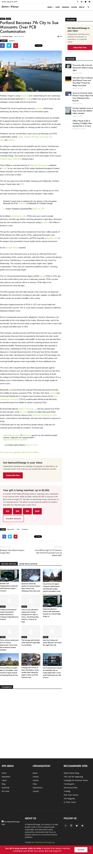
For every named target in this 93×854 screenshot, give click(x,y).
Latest (57, 7)
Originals (65, 7)
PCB (18, 529)
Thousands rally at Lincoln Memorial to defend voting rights (83, 67)
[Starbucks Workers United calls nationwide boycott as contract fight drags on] (52, 601)
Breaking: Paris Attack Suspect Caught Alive (12, 551)
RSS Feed (5, 791)
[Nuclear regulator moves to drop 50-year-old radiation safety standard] (68, 110)
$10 (7, 511)
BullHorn (12, 41)
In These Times (70, 802)
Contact (36, 791)
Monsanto (24, 96)
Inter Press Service (71, 795)
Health (3, 19)
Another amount (13, 519)
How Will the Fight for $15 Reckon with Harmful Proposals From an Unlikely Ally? (48, 552)
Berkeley (35, 137)
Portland (25, 529)
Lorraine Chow (7, 36)
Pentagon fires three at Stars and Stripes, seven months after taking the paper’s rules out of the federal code (30, 672)
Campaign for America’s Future (76, 780)
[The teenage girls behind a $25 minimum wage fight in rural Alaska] (30, 631)
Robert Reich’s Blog (71, 773)
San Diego (44, 137)
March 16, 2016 (38, 209)
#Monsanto (27, 435)
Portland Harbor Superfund (10, 159)
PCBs (27, 99)
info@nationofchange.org (44, 842)
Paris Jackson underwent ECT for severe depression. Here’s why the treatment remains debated (9, 645)
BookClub (5, 787)
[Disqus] (31, 722)
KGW (4, 168)
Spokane (27, 137)
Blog (3, 784)
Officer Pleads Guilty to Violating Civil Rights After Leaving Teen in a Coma (82, 123)
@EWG (25, 440)
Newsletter (6, 776)
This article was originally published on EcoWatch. (19, 452)
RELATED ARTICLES (8, 564)
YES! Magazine (69, 798)
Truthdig (67, 791)
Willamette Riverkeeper (38, 165)
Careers (36, 780)
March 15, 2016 (31, 445)
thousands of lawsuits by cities (44, 415)
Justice (8, 19)
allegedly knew (52, 238)
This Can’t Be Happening (73, 776)
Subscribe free (13, 475)
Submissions (38, 787)
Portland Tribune (12, 248)
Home (4, 773)
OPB (22, 184)
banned (42, 276)
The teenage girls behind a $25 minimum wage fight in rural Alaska (30, 642)
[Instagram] (81, 1)
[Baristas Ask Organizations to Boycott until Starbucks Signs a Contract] (9, 575)
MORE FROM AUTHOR (28, 564)
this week (23, 412)
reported (45, 222)
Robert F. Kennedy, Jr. (27, 409)
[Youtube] (89, 1)
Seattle (20, 137)
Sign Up (81, 7)
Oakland (11, 140)
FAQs (35, 784)
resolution (39, 108)
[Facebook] (77, 1)
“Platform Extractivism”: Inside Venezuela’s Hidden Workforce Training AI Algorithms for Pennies (9, 614)
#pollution (22, 203)
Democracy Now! (70, 787)
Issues (49, 7)
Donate (74, 7)
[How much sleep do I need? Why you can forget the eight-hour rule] (52, 631)
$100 (37, 511)
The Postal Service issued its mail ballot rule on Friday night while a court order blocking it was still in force (52, 673)
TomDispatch (69, 784)
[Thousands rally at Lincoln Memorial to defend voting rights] (68, 66)
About (35, 773)
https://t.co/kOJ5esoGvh (12, 440)
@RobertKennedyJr (11, 435)
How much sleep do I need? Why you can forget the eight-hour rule (52, 642)
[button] (88, 7)
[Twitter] (85, 1)
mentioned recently (18, 216)
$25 (17, 511)
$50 (27, 511)
